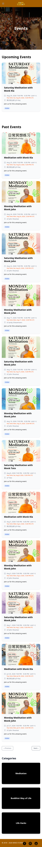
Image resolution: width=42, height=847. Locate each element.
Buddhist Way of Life (21, 798)
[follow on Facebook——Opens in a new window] (24, 843)
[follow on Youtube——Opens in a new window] (36, 843)
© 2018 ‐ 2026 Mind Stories (13, 843)
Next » (36, 748)
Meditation (21, 773)
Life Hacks (21, 823)
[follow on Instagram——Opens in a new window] (30, 843)
